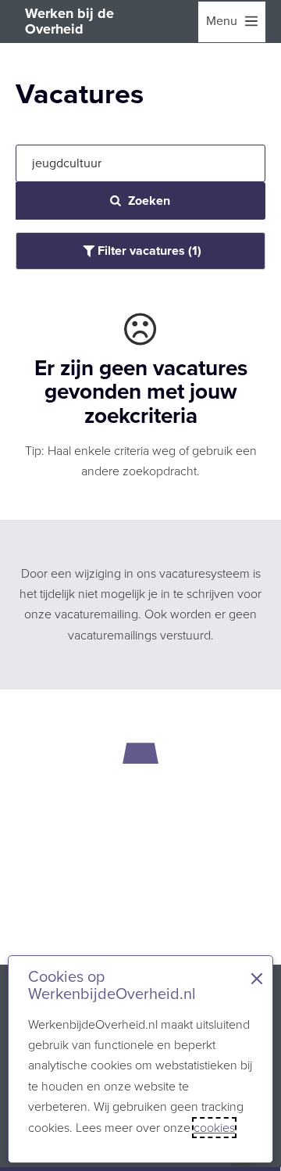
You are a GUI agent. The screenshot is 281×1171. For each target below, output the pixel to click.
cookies (214, 1128)
